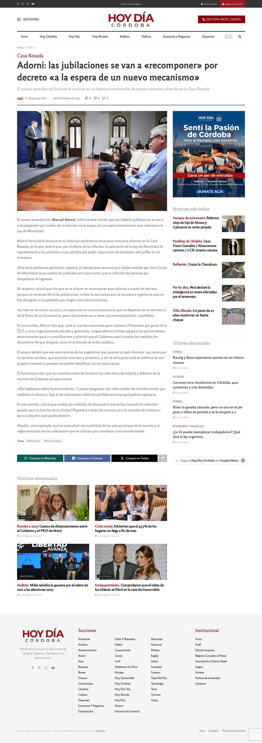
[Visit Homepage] (131, 19)
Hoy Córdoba (48, 36)
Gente (118, 655)
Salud (154, 661)
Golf (117, 661)
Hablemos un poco (126, 666)
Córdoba (83, 689)
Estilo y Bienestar (125, 639)
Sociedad (156, 666)
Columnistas (85, 683)
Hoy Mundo (100, 36)
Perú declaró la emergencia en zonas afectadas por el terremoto (195, 292)
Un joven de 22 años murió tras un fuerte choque (193, 315)
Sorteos (199, 672)
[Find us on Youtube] (33, 4)
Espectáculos (85, 711)
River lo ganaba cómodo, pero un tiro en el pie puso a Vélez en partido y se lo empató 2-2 (207, 409)
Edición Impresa (204, 650)
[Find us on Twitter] (22, 4)
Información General (127, 711)
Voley (154, 700)
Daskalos (100, 730)
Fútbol (177, 352)
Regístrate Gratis (233, 3)
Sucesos (178, 376)
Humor (119, 705)
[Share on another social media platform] (163, 458)
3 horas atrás (181, 367)
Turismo (156, 694)
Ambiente (84, 639)
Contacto (200, 683)
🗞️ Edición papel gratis (221, 19)
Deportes (208, 36)
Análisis (125, 36)
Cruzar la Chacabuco (195, 264)
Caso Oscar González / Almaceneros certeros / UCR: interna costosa (195, 245)
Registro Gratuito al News (210, 655)
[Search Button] (239, 36)
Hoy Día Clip (122, 689)
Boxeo (82, 672)
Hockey (119, 672)
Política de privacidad (207, 678)
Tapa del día (159, 678)
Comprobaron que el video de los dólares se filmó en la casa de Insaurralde (129, 587)
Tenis (154, 689)
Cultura (82, 694)
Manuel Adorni (52, 440)
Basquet (83, 666)
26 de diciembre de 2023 (66, 98)
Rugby (154, 655)
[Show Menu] (19, 19)
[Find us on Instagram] (28, 4)
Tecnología (157, 683)
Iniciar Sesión (210, 3)
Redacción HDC (38, 98)
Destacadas (33, 440)
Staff (198, 644)
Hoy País (74, 36)
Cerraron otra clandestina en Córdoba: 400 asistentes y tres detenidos (205, 384)
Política (146, 36)
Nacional (27, 517)
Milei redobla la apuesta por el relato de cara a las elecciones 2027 (52, 587)
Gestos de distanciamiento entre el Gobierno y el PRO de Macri (52, 528)
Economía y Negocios (176, 36)
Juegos (199, 666)
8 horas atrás (182, 441)
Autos (81, 655)
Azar (81, 661)
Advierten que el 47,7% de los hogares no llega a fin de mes (126, 528)
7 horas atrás (181, 392)
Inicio (24, 36)
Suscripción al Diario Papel (211, 661)
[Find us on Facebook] (18, 4)
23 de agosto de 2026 (30, 535)
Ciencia (82, 678)
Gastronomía (122, 650)
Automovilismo (87, 650)
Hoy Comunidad (124, 678)
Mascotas (156, 639)
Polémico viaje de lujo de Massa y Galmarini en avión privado (196, 222)
